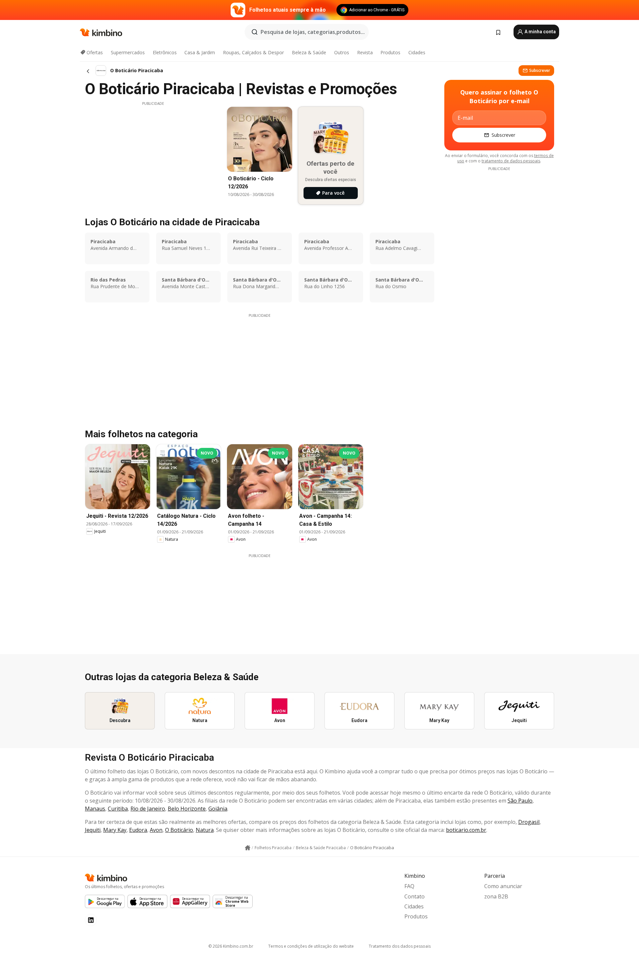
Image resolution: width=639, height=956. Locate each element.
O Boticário (179, 830)
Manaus (95, 808)
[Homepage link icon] (247, 848)
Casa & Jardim (199, 52)
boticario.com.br (466, 830)
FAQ (409, 886)
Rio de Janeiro (147, 808)
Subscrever (539, 70)
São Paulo (520, 800)
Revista (365, 52)
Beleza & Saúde (309, 52)
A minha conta (540, 31)
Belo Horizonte (187, 808)
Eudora (138, 830)
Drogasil (528, 822)
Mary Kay (114, 830)
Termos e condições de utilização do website (311, 946)
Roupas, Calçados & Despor (253, 52)
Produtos (390, 52)
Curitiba (118, 808)
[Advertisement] (153, 152)
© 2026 (230, 946)
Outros (341, 52)
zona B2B (496, 896)
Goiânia (217, 808)
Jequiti (93, 830)
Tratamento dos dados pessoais (400, 946)
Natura (205, 830)
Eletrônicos (165, 52)
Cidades (416, 52)
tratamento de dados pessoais (511, 161)
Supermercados (128, 52)
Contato (414, 896)
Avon (156, 830)
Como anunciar (503, 886)
